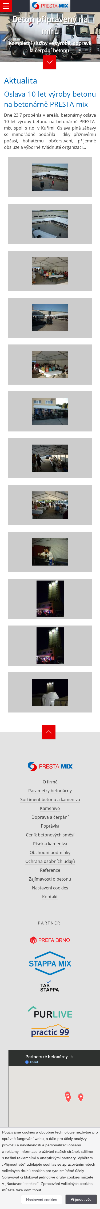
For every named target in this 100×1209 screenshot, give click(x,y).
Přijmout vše (81, 1199)
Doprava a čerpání (50, 817)
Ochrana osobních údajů (50, 861)
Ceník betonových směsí (50, 835)
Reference (50, 870)
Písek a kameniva (50, 844)
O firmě (50, 782)
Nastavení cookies (50, 888)
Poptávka (50, 826)
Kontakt (50, 897)
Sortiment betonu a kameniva (50, 799)
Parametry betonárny (50, 791)
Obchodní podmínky (50, 852)
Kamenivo (50, 808)
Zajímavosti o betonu (50, 879)
